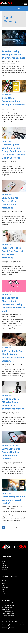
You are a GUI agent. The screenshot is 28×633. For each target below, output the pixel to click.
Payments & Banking (8, 605)
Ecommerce (16, 445)
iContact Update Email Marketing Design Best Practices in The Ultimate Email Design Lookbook (13, 151)
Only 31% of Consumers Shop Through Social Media (13, 101)
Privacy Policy (19, 622)
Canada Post (5, 581)
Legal (3, 622)
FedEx (4, 585)
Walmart (4, 569)
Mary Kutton (6, 314)
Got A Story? (20, 625)
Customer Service (7, 611)
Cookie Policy (10, 622)
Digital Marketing (7, 47)
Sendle (4, 589)
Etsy (3, 563)
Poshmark (5, 567)
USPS (3, 594)
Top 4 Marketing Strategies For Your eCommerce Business (13, 54)
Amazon (4, 559)
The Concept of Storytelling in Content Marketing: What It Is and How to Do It (13, 304)
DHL (3, 583)
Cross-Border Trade (8, 613)
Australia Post (6, 579)
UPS (3, 591)
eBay (3, 561)
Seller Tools (5, 609)
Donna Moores (7, 364)
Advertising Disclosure (9, 625)
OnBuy (4, 565)
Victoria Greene (7, 462)
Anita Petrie (6, 261)
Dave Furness (6, 61)
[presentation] (14, 38)
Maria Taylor (6, 412)
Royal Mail (5, 587)
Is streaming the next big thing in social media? (13, 500)
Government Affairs (8, 616)
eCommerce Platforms (9, 603)
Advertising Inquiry (8, 628)
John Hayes (6, 161)
